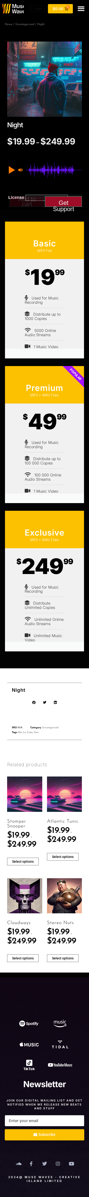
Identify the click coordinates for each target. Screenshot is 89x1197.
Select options (23, 861)
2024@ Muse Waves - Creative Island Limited (44, 1179)
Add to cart (27, 201)
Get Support (63, 203)
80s (20, 732)
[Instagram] (58, 1163)
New (36, 732)
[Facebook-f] (31, 1163)
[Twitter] (44, 1163)
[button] (81, 8)
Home (8, 24)
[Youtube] (71, 1163)
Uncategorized (24, 24)
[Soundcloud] (18, 1163)
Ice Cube (28, 732)
